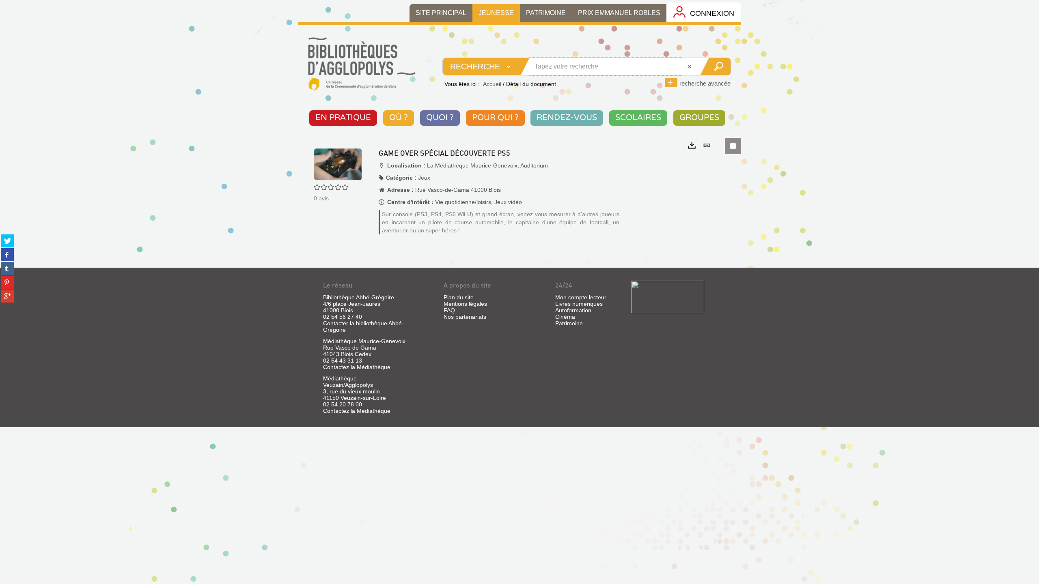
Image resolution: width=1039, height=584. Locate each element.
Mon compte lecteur (580, 297)
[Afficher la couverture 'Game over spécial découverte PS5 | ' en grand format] (338, 164)
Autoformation (573, 310)
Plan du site (459, 297)
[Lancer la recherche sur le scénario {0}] (715, 66)
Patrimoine (569, 323)
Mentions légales (465, 304)
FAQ (449, 310)
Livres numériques (579, 304)
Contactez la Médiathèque (356, 367)
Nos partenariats (465, 316)
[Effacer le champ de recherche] (690, 66)
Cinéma (565, 316)
